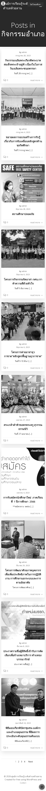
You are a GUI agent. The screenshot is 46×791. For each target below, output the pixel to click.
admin (24, 52)
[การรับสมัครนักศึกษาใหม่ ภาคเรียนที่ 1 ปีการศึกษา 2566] (23, 466)
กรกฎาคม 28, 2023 (23, 55)
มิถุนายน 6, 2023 (23, 274)
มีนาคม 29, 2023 (23, 565)
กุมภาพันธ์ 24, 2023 (23, 723)
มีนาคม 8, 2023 (23, 646)
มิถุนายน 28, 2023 (23, 209)
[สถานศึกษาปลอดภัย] (23, 183)
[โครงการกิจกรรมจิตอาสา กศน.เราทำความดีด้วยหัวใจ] (23, 248)
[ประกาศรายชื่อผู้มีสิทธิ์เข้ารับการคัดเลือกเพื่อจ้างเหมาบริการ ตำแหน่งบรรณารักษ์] (23, 620)
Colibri (23, 782)
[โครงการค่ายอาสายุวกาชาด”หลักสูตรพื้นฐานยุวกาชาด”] (23, 321)
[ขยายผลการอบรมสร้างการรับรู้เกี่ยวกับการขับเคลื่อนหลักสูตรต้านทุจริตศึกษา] (23, 106)
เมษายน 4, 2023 (23, 492)
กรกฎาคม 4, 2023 (23, 132)
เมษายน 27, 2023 (23, 420)
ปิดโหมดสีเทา (35, 4)
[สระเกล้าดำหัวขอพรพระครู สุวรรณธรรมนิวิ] (23, 394)
